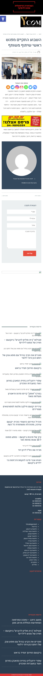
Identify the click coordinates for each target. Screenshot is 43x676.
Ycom (34, 52)
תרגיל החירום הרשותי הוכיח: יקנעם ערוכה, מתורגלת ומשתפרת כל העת (24, 423)
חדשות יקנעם (32, 536)
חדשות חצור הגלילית (30, 531)
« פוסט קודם (38, 195)
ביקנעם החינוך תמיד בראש (28, 368)
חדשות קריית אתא (30, 550)
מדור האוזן (33, 560)
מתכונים (34, 562)
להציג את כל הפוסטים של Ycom (23, 179)
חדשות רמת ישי (31, 557)
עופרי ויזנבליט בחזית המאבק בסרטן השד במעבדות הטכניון (23, 382)
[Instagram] (17, 87)
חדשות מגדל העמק (30, 538)
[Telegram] (13, 87)
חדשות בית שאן (31, 529)
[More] (8, 87)
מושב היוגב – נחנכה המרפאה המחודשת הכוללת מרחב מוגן (26, 621)
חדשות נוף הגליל (31, 543)
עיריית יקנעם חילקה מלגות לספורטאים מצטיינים (22, 408)
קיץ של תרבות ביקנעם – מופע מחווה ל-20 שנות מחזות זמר (23, 438)
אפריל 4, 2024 (28, 52)
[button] (3, 19)
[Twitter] (30, 87)
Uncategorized (31, 524)
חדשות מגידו (32, 541)
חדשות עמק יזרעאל (30, 546)
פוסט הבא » (5, 195)
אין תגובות (15, 52)
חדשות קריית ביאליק (30, 553)
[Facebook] (35, 87)
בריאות (34, 526)
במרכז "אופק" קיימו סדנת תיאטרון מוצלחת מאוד (24, 395)
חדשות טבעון (32, 534)
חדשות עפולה (32, 548)
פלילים (34, 565)
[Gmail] (21, 87)
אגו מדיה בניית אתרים (17, 675)
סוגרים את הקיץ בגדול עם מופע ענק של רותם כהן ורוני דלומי (21, 357)
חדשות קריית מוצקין (30, 555)
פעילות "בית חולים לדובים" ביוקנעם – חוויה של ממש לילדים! (22, 341)
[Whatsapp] (26, 87)
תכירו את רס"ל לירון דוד (29, 450)
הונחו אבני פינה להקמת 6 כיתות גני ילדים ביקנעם (24, 462)
